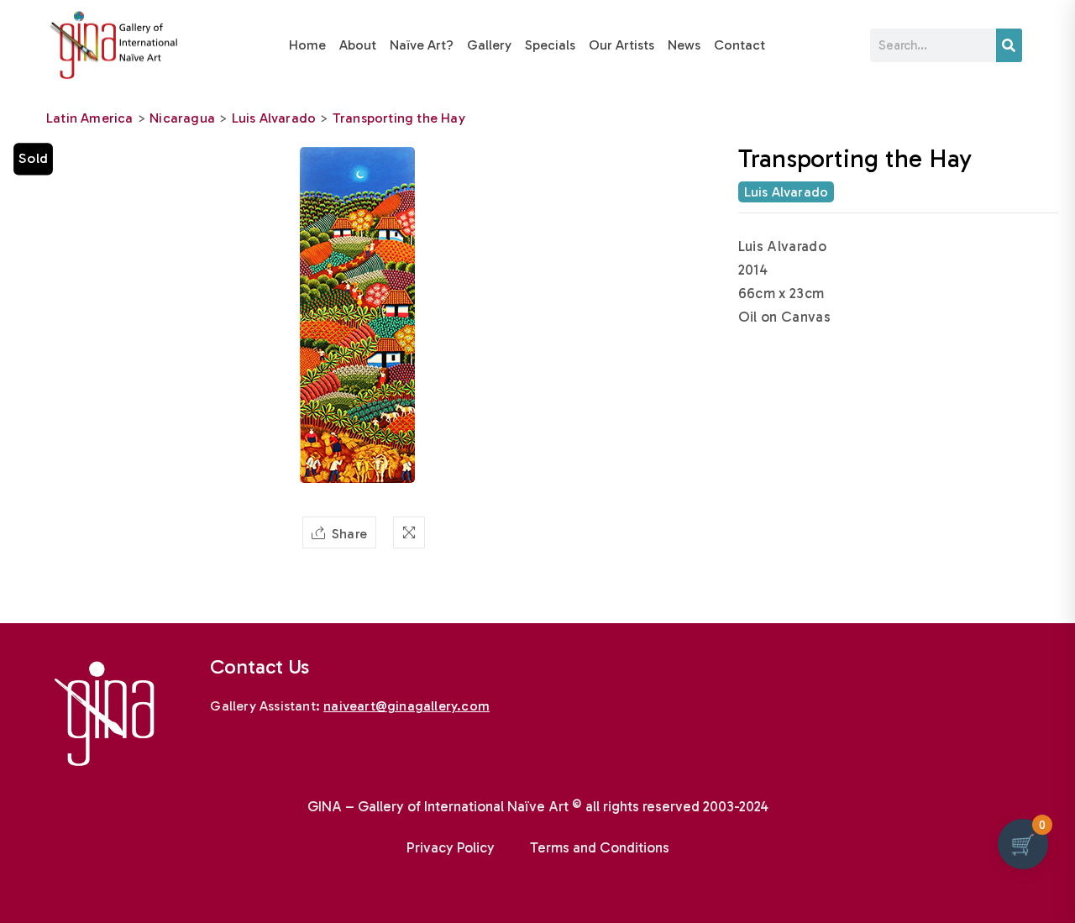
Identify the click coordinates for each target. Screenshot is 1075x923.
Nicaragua (182, 118)
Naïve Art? (422, 45)
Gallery (489, 45)
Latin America (90, 118)
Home (307, 45)
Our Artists (621, 45)
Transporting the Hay (399, 118)
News (684, 45)
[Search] (1009, 45)
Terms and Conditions (599, 847)
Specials (550, 45)
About (357, 45)
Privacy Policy (450, 847)
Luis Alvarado (274, 118)
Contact (739, 45)
